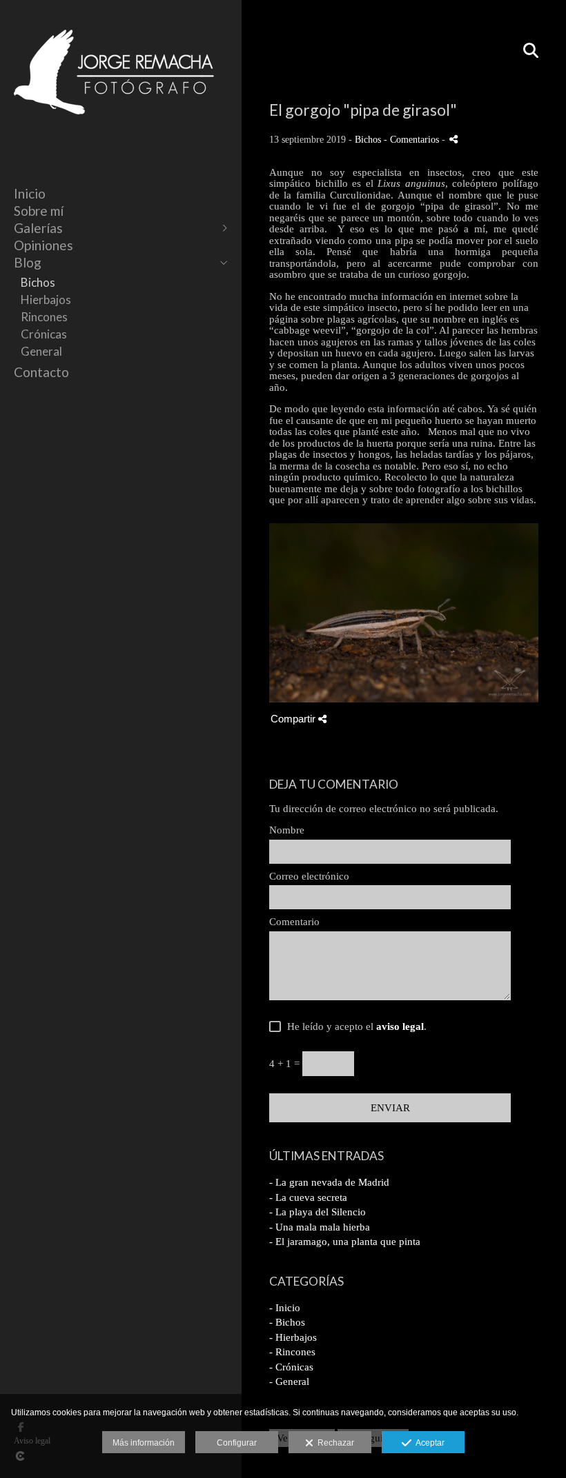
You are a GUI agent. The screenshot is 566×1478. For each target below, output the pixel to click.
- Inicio (284, 1307)
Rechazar (333, 1443)
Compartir (294, 719)
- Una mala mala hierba (319, 1227)
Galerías (38, 228)
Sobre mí (39, 211)
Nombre (286, 830)
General (41, 351)
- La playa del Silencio (317, 1211)
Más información (144, 1443)
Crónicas (44, 334)
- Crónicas (291, 1367)
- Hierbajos (293, 1337)
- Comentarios (413, 139)
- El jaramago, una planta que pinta (344, 1241)
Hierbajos (46, 299)
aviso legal (400, 1026)
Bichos (38, 282)
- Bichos (287, 1322)
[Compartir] (453, 139)
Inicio (30, 193)
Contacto (41, 372)
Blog (27, 262)
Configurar (237, 1443)
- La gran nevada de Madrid (329, 1182)
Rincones (44, 317)
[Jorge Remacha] (114, 129)
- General (289, 1381)
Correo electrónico (309, 876)
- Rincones (292, 1351)
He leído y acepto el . (354, 1026)
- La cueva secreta (308, 1197)
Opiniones (43, 245)
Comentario (294, 921)
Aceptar (428, 1443)
